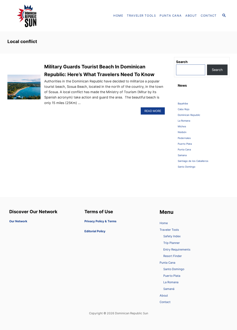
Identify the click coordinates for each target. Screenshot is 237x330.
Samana (182, 155)
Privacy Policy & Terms (100, 221)
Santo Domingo (186, 166)
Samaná (168, 289)
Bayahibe (183, 103)
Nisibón (182, 132)
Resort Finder (172, 256)
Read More (154, 112)
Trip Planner (171, 243)
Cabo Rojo (183, 109)
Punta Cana (184, 149)
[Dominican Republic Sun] (40, 15)
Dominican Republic (189, 114)
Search (217, 70)
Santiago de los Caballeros (193, 160)
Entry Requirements (176, 249)
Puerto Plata (185, 143)
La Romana (184, 120)
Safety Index (172, 236)
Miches (182, 126)
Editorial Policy (94, 231)
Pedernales (184, 138)
